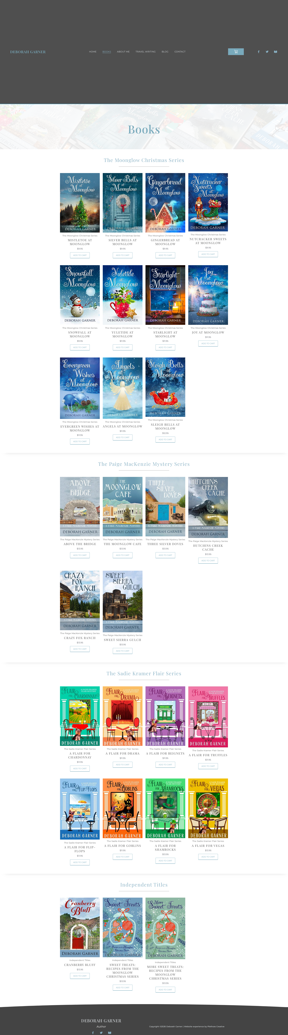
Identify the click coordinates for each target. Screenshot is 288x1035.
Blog (165, 51)
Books (106, 51)
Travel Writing (146, 51)
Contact (180, 51)
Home (92, 51)
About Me (123, 51)
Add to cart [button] (80, 255)
